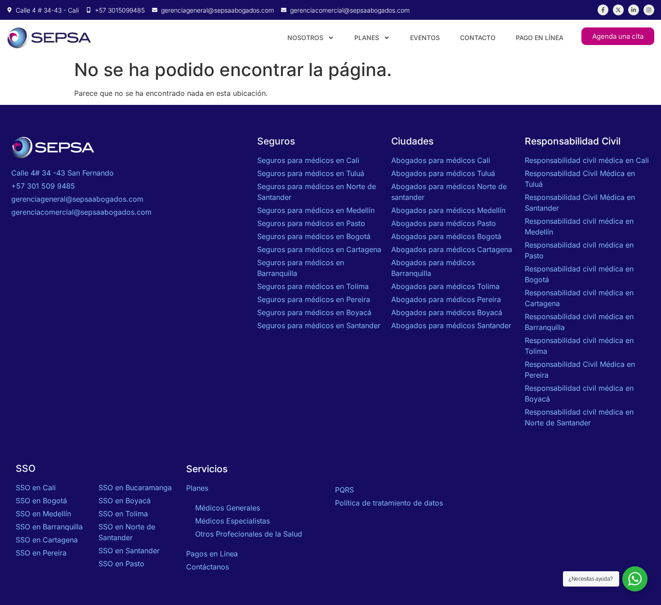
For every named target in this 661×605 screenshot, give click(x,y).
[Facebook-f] (603, 10)
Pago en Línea (539, 37)
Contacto (478, 37)
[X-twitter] (618, 10)
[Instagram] (648, 10)
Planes (366, 37)
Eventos (425, 37)
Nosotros (305, 37)
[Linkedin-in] (633, 10)
